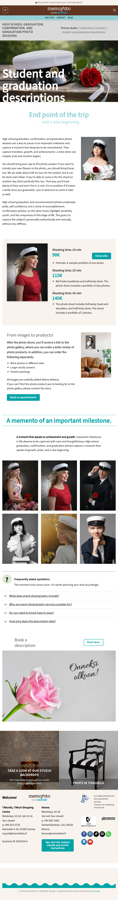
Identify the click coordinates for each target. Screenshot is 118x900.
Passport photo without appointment (60, 2)
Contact (61, 17)
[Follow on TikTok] (96, 834)
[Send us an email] (102, 834)
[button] (5, 10)
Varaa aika (101, 256)
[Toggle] (5, 596)
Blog (70, 17)
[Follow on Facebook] (84, 834)
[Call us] (108, 834)
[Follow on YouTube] (90, 842)
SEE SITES (50, 17)
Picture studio (69, 28)
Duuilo (96, 891)
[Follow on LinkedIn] (84, 842)
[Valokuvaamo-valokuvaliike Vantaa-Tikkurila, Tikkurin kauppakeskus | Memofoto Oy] (59, 10)
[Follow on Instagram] (90, 834)
